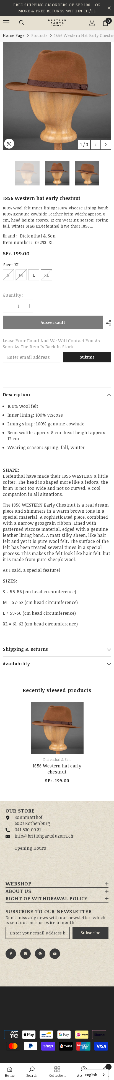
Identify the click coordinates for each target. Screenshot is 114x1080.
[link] (32, 1071)
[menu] (6, 23)
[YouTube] (55, 953)
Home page (14, 35)
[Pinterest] (40, 953)
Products (39, 35)
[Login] (92, 23)
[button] (95, 144)
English (91, 1074)
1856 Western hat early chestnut (57, 769)
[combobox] (95, 1074)
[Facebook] (11, 953)
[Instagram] (25, 953)
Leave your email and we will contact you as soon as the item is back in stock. (51, 344)
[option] (57, 96)
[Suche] (22, 23)
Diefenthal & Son (38, 236)
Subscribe (90, 932)
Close (109, 8)
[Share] (107, 322)
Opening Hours (30, 848)
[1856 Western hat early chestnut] (57, 728)
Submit (87, 357)
